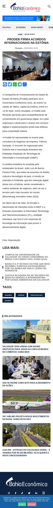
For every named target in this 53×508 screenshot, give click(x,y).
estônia (21, 295)
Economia (21, 27)
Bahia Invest (37, 27)
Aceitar (22, 504)
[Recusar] (50, 501)
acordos (8, 295)
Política (6, 27)
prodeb (8, 300)
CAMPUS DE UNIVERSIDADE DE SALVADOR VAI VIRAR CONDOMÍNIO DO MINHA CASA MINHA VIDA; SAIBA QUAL (26, 257)
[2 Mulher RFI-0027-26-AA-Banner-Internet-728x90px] (26, 19)
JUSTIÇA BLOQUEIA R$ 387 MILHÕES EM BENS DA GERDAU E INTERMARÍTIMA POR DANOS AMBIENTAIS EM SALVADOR (27, 277)
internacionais (36, 295)
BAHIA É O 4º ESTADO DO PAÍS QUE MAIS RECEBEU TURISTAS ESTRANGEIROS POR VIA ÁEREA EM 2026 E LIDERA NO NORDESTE (27, 267)
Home (20, 34)
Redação (18, 48)
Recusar (32, 504)
